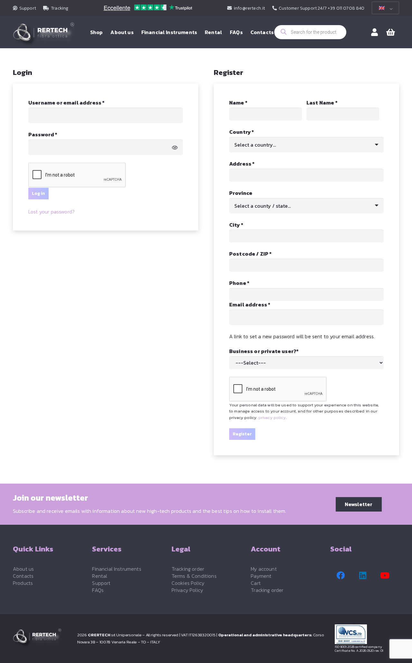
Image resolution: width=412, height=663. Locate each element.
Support (101, 583)
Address (242, 163)
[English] (384, 8)
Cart (256, 583)
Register (242, 434)
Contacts (23, 576)
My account (264, 569)
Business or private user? (264, 351)
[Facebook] (340, 575)
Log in (38, 193)
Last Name (322, 102)
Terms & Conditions (194, 576)
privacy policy (272, 417)
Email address (262, 304)
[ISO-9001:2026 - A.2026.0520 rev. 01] (367, 634)
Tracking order (188, 569)
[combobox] (306, 144)
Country (241, 131)
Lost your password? (51, 211)
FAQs (98, 590)
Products (23, 583)
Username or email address (78, 102)
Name (238, 102)
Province (240, 192)
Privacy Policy (187, 590)
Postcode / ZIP (250, 253)
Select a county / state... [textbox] (262, 206)
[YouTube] (385, 575)
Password (54, 134)
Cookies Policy (188, 583)
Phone (239, 282)
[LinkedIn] (362, 575)
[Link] (374, 32)
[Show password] (175, 147)
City (236, 224)
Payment (261, 576)
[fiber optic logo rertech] (43, 35)
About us (23, 569)
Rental (99, 576)
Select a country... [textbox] (255, 145)
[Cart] (390, 32)
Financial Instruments (116, 569)
